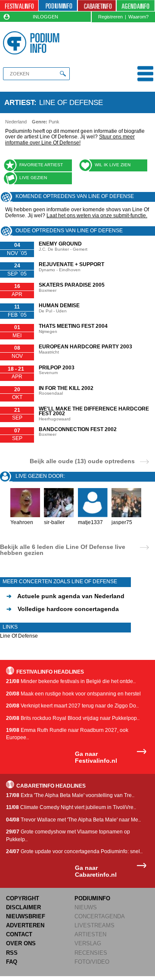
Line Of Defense (19, 635)
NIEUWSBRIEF (25, 916)
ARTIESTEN (90, 934)
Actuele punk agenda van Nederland (65, 596)
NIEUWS (85, 907)
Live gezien (33, 177)
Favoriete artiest (41, 164)
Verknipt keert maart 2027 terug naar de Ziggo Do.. (72, 706)
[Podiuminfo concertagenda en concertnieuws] (58, 6)
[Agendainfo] (136, 6)
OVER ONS (21, 943)
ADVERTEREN (25, 925)
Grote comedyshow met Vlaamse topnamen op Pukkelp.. (68, 835)
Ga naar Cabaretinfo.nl (96, 871)
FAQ (11, 962)
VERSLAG (87, 943)
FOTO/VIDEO (91, 962)
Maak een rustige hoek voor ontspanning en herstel (73, 694)
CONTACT (19, 934)
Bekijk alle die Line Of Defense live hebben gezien (62, 549)
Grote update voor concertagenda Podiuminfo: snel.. (74, 851)
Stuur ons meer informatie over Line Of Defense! (70, 139)
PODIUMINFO (92, 898)
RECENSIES (90, 953)
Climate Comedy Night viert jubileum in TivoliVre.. (71, 807)
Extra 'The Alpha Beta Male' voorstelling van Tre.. (70, 795)
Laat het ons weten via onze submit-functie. (96, 215)
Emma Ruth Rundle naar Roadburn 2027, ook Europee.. (67, 733)
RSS (12, 953)
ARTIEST (19, 102)
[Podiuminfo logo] (32, 42)
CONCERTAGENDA (99, 916)
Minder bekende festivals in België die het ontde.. (71, 681)
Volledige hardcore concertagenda (62, 608)
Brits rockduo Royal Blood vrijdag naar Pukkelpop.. (73, 718)
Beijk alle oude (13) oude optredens (82, 461)
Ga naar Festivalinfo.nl (96, 757)
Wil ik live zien (112, 164)
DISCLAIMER (23, 907)
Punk (54, 121)
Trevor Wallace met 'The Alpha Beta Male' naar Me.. (73, 820)
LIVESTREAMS (94, 925)
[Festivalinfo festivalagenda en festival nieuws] (19, 6)
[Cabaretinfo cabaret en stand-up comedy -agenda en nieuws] (97, 6)
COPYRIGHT (22, 898)
